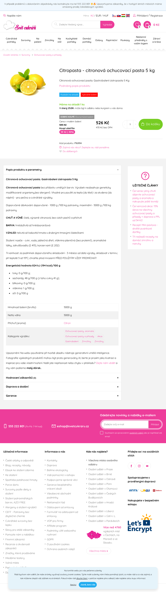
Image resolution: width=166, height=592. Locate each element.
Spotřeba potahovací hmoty (21, 479)
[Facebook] (131, 466)
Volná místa (12, 562)
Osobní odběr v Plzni (100, 483)
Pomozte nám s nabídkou (19, 534)
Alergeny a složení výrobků (21, 507)
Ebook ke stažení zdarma (19, 470)
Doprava (52, 465)
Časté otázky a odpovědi (19, 460)
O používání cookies (58, 544)
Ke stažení (11, 475)
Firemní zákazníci (15, 539)
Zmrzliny (86, 341)
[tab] (62, 169)
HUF (105, 15)
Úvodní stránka (10, 55)
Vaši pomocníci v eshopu (61, 475)
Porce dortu (12, 484)
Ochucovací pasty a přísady (47, 55)
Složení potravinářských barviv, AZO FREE (19, 500)
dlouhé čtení (81, 578)
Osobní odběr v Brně (100, 474)
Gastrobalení (71, 341)
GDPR (50, 539)
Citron (67, 323)
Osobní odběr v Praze (100, 469)
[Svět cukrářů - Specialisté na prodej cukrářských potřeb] (19, 25)
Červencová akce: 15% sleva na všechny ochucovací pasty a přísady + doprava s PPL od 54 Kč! (146, 213)
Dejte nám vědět (105, 363)
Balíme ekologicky (57, 470)
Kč (92, 15)
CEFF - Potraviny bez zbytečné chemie (17, 514)
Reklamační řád (56, 502)
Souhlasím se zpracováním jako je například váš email (133, 435)
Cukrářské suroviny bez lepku (18, 522)
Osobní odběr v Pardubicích (104, 520)
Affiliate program (56, 525)
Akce (99, 336)
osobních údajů (136, 433)
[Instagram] (139, 466)
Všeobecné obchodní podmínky (59, 495)
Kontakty (52, 460)
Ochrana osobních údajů (61, 549)
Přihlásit (155, 424)
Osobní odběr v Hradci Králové (101, 504)
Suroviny (26, 55)
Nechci (73, 584)
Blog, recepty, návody (17, 465)
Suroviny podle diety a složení (18, 491)
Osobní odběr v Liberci (101, 511)
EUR (98, 15)
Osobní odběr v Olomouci (102, 488)
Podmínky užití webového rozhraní (61, 532)
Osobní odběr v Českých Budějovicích (102, 495)
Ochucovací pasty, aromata (79, 331)
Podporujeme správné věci (62, 479)
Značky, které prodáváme (20, 553)
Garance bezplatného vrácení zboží (59, 486)
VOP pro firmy (55, 520)
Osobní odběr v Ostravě (101, 479)
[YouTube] (147, 466)
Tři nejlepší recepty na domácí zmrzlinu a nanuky (145, 240)
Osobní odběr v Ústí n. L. (102, 516)
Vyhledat (107, 24)
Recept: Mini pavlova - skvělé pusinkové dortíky (145, 228)
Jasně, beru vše (87, 584)
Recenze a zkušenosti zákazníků (17, 546)
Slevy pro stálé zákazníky (19, 529)
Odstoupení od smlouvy (60, 507)
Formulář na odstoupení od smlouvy (62, 514)
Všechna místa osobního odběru (103, 462)
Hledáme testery (15, 558)
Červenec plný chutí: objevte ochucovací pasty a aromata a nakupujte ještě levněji (145, 196)
